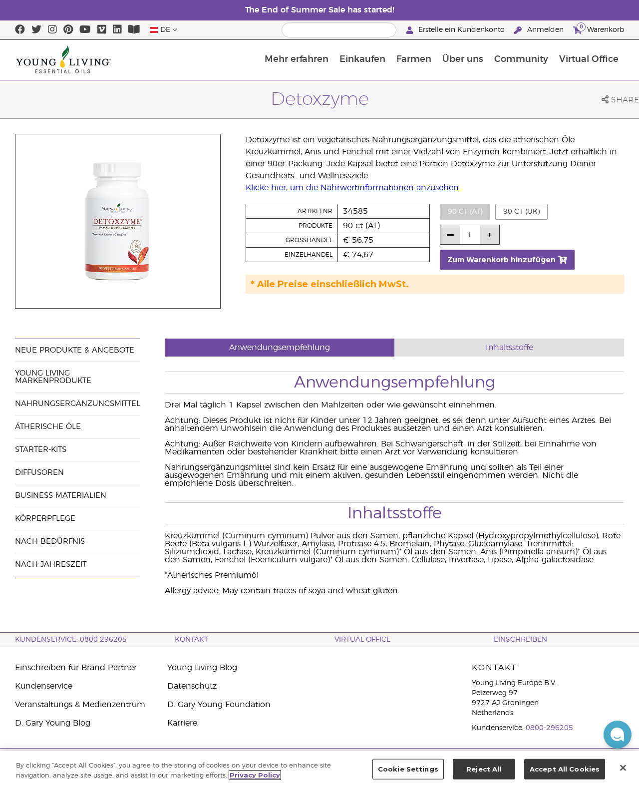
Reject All (483, 769)
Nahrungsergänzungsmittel (77, 403)
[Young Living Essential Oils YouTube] (85, 29)
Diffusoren (39, 472)
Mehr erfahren (296, 59)
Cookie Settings (408, 769)
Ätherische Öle (48, 426)
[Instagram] (52, 29)
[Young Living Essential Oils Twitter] (36, 29)
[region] (319, 768)
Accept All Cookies (565, 769)
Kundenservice (43, 686)
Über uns (462, 59)
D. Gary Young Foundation (219, 705)
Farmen (413, 59)
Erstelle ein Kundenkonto (461, 29)
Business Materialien (60, 495)
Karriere (182, 723)
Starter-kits (40, 449)
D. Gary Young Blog (52, 723)
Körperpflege (45, 518)
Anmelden (545, 29)
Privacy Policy (255, 775)
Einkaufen (362, 59)
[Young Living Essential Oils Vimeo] (101, 29)
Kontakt (191, 639)
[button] (618, 735)
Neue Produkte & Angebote (74, 350)
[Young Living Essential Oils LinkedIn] (117, 29)
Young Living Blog (202, 668)
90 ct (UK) (521, 211)
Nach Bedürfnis (50, 541)
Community (521, 59)
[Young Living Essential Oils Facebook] (20, 29)
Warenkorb (602, 28)
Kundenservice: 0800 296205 (71, 639)
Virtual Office (589, 59)
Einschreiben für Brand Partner (76, 668)
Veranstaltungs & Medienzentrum (80, 705)
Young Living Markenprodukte (53, 377)
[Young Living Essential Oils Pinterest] (68, 29)
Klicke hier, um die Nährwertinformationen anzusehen (352, 188)
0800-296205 (549, 728)
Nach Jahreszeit (50, 564)
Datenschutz (192, 686)
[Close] (623, 768)
